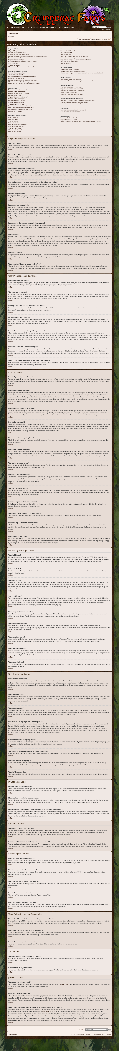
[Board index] (57, 26)
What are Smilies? (13, 121)
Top (11, 150)
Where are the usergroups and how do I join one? (74, 56)
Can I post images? (13, 122)
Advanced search (106, 29)
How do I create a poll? (14, 95)
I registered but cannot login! (16, 59)
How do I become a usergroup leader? (71, 58)
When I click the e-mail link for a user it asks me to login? (24, 83)
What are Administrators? (68, 51)
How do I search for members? (69, 92)
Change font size (109, 39)
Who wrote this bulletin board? (69, 118)
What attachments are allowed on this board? (73, 110)
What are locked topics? (15, 130)
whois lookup (46, 1011)
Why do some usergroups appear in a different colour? (76, 59)
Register (98, 39)
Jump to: (81, 1029)
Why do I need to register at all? (17, 52)
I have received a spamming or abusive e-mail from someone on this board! (82, 73)
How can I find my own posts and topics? (72, 94)
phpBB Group (64, 984)
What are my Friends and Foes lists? (71, 79)
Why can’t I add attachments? (16, 102)
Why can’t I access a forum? (16, 100)
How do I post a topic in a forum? (17, 90)
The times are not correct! (15, 74)
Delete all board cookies (83, 1034)
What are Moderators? (67, 52)
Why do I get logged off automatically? (19, 54)
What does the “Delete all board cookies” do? (21, 67)
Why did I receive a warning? (16, 104)
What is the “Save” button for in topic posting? (21, 107)
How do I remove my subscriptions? (71, 104)
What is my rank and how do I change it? (19, 82)
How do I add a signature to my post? (18, 93)
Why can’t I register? (14, 65)
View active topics (84, 39)
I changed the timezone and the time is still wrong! (22, 76)
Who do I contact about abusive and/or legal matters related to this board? (81, 121)
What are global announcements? (17, 124)
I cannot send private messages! (70, 69)
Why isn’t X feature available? (69, 119)
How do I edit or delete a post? (16, 91)
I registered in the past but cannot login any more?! (22, 61)
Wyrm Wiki (11, 36)
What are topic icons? (14, 131)
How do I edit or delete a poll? (16, 98)
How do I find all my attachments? (70, 111)
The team (72, 1034)
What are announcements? (16, 126)
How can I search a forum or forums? (71, 87)
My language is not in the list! (16, 78)
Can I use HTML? (13, 119)
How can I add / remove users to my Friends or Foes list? (77, 81)
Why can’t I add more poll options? (18, 97)
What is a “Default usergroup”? (69, 61)
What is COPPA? (13, 63)
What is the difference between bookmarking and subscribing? (78, 100)
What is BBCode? (13, 117)
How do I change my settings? (16, 73)
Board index (14, 33)
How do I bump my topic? (15, 111)
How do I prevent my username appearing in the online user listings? (27, 56)
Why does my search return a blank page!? (73, 90)
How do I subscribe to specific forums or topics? (74, 102)
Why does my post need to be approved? (20, 109)
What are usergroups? (67, 54)
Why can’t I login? (13, 51)
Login (105, 39)
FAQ (92, 39)
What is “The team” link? (67, 63)
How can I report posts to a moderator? (19, 106)
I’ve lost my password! (14, 58)
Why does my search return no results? (72, 88)
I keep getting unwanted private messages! (73, 71)
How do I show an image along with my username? (22, 80)
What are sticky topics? (15, 128)
